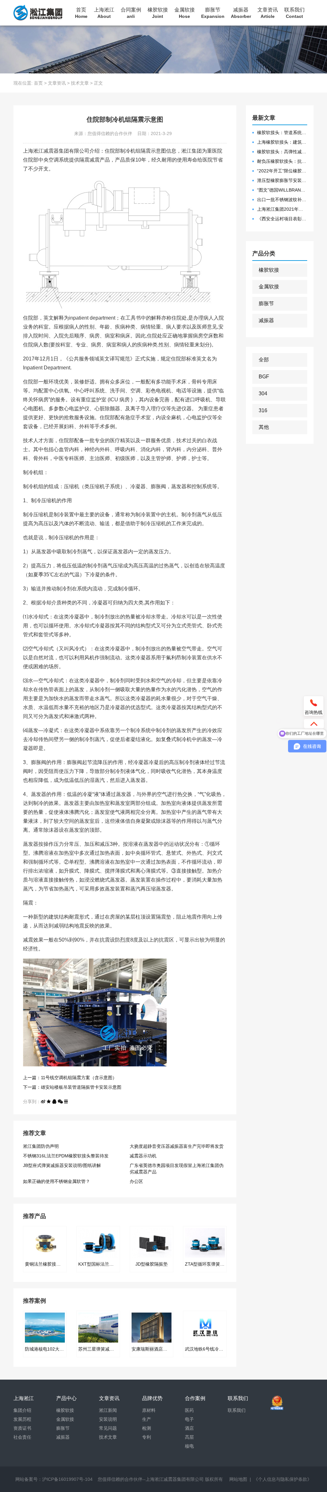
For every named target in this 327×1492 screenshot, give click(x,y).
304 (263, 393)
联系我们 (294, 13)
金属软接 (184, 13)
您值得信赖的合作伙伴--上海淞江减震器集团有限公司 (151, 1479)
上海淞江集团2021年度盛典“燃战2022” (282, 209)
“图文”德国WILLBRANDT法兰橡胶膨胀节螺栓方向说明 (282, 190)
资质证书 (22, 1428)
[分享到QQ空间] (49, 1101)
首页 (81, 13)
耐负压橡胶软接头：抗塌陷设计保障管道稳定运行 (282, 161)
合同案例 (131, 13)
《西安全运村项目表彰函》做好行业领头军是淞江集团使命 (282, 218)
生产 (146, 1419)
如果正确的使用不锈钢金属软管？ (56, 1181)
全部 (264, 359)
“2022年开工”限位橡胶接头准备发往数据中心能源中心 (282, 170)
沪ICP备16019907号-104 (67, 1479)
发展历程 (22, 1419)
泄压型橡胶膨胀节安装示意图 (282, 180)
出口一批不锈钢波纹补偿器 (282, 199)
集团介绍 (22, 1410)
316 (263, 410)
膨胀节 (212, 13)
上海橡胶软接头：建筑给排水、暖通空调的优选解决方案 (282, 142)
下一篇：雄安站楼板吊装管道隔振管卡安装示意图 (72, 1087)
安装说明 (108, 1419)
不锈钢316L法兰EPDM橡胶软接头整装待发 (66, 1155)
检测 (146, 1428)
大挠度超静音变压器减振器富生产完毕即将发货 (177, 1146)
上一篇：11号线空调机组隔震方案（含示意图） (70, 1077)
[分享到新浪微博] (43, 1101)
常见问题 (108, 1428)
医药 (189, 1410)
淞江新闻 (108, 1410)
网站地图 (238, 1479)
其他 (264, 427)
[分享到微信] (60, 1101)
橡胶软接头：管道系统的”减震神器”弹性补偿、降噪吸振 (282, 132)
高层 (189, 1437)
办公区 (136, 1181)
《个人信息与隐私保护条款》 (283, 1479)
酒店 (189, 1428)
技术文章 (80, 83)
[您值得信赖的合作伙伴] (37, 13)
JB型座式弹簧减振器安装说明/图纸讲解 (62, 1165)
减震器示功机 (143, 1155)
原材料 (149, 1410)
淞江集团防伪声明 (41, 1146)
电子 (189, 1419)
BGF (264, 376)
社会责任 (22, 1437)
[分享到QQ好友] (54, 1101)
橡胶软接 (158, 13)
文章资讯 (267, 13)
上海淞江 (104, 13)
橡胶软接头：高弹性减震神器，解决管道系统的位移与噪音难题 (282, 151)
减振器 (241, 13)
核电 (189, 1446)
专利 (146, 1437)
